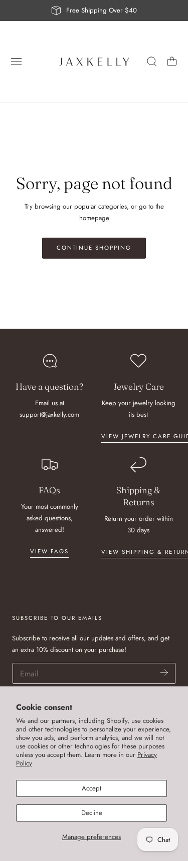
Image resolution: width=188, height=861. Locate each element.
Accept (91, 788)
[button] (17, 62)
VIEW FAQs (49, 551)
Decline (91, 812)
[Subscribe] (164, 672)
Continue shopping (94, 248)
